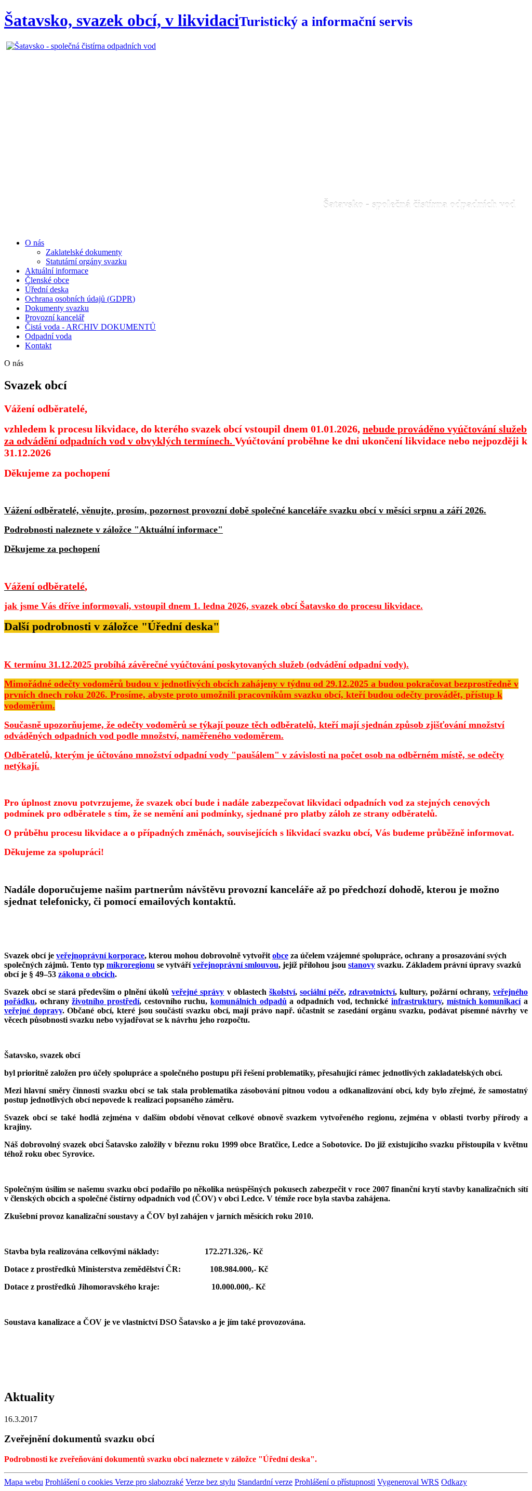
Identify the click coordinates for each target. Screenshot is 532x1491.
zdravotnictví (372, 991)
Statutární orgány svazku (86, 261)
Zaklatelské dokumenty (84, 252)
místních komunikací (484, 1001)
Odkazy (454, 1482)
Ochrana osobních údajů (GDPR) (80, 298)
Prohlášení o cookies (80, 1482)
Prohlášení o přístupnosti (335, 1482)
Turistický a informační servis (326, 21)
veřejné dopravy (33, 1010)
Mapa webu (23, 1482)
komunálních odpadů (248, 1001)
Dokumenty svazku (57, 308)
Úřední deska (47, 289)
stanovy (361, 964)
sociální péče (322, 991)
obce (280, 955)
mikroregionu (131, 964)
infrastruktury (416, 1001)
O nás (34, 242)
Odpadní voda (48, 336)
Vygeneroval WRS (408, 1482)
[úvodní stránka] (266, 136)
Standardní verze (264, 1482)
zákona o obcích (86, 974)
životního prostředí (105, 1001)
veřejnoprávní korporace (100, 955)
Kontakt (38, 345)
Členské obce (47, 280)
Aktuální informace (56, 270)
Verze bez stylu (210, 1482)
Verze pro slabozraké (149, 1482)
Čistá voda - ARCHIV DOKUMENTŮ (90, 326)
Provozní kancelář (54, 317)
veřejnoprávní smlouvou (235, 964)
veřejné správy (197, 991)
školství (282, 991)
